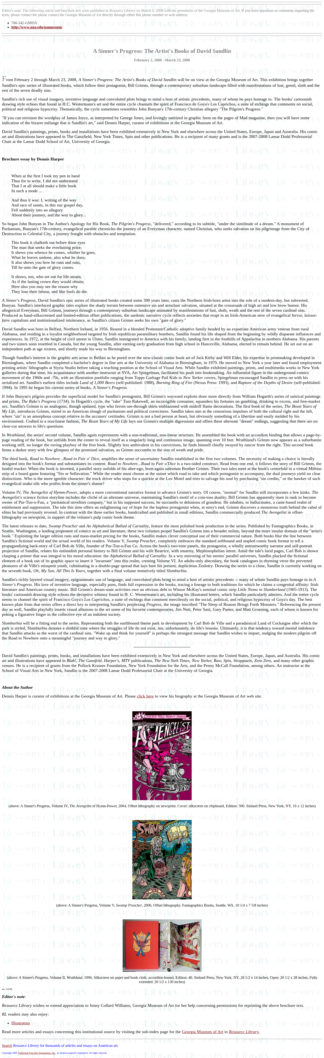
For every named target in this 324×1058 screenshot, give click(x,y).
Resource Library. (244, 1031)
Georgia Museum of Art (202, 1031)
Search (7, 1046)
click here (145, 696)
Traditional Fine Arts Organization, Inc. (37, 1053)
